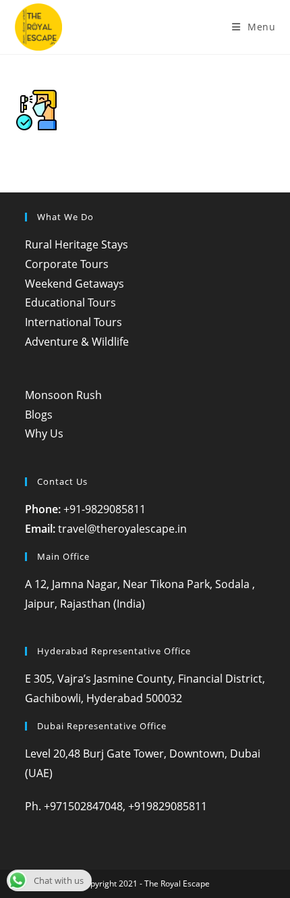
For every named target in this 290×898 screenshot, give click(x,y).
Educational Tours (70, 302)
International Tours (73, 322)
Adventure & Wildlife (77, 341)
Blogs (39, 414)
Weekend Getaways (74, 283)
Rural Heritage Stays (76, 244)
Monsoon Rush (63, 395)
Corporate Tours (67, 264)
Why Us (44, 433)
